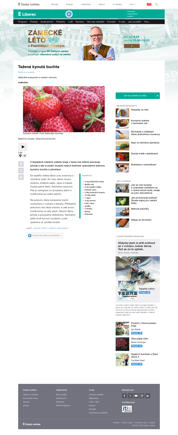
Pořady (34, 21)
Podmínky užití (141, 423)
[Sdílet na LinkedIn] (21, 177)
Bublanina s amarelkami (143, 164)
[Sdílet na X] (21, 170)
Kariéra (92, 405)
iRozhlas (54, 4)
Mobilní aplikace (63, 405)
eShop (26, 405)
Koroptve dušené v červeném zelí (140, 122)
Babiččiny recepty (26, 72)
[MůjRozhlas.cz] (23, 83)
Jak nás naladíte (95, 21)
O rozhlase (117, 4)
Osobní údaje (127, 423)
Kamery (130, 16)
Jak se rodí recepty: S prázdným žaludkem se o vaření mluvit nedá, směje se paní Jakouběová (145, 189)
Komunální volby (30, 398)
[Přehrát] (22, 147)
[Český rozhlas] (28, 4)
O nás (122, 21)
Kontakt (111, 21)
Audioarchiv (132, 14)
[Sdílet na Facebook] (21, 164)
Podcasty (60, 402)
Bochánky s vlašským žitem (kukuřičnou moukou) (145, 133)
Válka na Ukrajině (30, 394)
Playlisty (60, 21)
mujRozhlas (86, 4)
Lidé (70, 21)
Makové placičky (140, 209)
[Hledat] (156, 4)
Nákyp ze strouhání (141, 220)
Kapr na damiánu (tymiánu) (145, 142)
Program (69, 4)
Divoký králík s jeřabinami (144, 153)
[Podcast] (20, 156)
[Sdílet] (25, 156)
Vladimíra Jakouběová (58, 228)
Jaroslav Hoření (40, 228)
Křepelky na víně (139, 109)
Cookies (116, 423)
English (152, 423)
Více (147, 21)
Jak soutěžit (134, 21)
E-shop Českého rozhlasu (130, 236)
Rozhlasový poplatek (98, 413)
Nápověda (93, 398)
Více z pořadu (124, 181)
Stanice (102, 4)
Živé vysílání (61, 394)
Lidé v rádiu (94, 402)
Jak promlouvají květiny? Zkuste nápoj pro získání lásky (144, 200)
